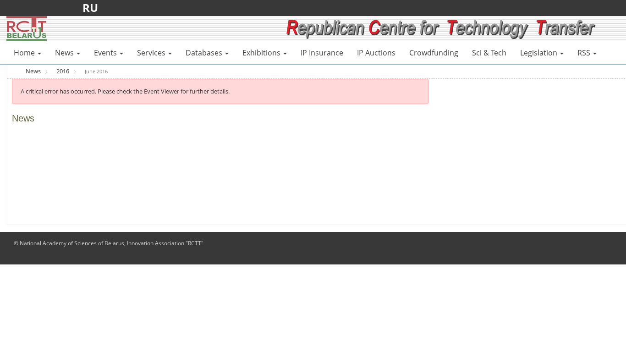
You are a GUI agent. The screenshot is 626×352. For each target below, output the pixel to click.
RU (93, 7)
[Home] (26, 28)
